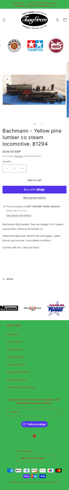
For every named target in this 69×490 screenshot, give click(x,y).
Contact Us (13, 334)
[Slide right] (42, 124)
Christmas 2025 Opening (21, 387)
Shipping (18, 156)
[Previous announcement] (3, 4)
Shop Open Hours (17, 380)
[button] (4, 20)
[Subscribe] (58, 412)
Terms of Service (16, 364)
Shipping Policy (15, 357)
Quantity (7, 161)
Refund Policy (14, 349)
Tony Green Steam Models (29, 482)
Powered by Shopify (50, 482)
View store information (18, 215)
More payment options (34, 198)
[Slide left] (27, 124)
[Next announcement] (65, 4)
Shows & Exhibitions (18, 372)
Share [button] (9, 279)
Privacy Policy (14, 342)
